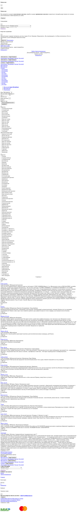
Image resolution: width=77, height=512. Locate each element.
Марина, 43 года (5, 316)
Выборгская (5, 173)
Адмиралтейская (6, 158)
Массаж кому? (4, 93)
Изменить (3, 28)
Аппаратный (5, 110)
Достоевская (5, 180)
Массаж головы (6, 119)
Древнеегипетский (7, 134)
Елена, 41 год (4, 339)
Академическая (6, 159)
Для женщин (10, 58)
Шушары (4, 272)
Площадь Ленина (6, 233)
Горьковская (5, 174)
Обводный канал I (7, 216)
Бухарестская (5, 165)
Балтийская (5, 161)
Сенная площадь (6, 253)
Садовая (4, 251)
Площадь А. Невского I (8, 228)
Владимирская (6, 170)
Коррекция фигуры (7, 137)
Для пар (16, 58)
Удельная (4, 263)
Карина (2, 306)
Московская (5, 207)
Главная (3, 477)
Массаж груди (5, 120)
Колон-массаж (5, 135)
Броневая (4, 164)
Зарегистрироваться (40, 51)
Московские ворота (7, 209)
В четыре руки (6, 140)
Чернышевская (6, 269)
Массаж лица (5, 122)
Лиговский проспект (7, 201)
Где (1, 95)
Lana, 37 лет (4, 414)
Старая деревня (6, 257)
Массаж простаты (6, 144)
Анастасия (3, 433)
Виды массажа (4, 98)
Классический (5, 114)
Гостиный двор (6, 176)
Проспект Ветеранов (7, 242)
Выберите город (5, 27)
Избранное (4, 50)
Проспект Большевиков (8, 240)
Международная (6, 206)
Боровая (4, 162)
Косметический (6, 116)
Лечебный (4, 117)
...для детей (3, 73)
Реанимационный (6, 128)
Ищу (2, 92)
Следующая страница (6, 453)
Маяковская (5, 204)
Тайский (4, 149)
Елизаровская (5, 183)
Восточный (5, 113)
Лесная (4, 200)
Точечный (4, 131)
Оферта (18, 500)
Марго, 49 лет (4, 423)
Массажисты (4, 59)
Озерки (4, 221)
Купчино (4, 195)
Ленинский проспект (7, 198)
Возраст (3, 99)
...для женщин (4, 71)
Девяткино (5, 179)
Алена (2, 404)
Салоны (3, 62)
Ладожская (5, 197)
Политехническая (6, 236)
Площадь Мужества (7, 234)
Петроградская (6, 225)
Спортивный (5, 129)
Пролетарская (5, 239)
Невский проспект (7, 212)
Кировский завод (6, 189)
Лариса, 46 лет (4, 331)
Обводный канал (6, 215)
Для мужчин (4, 58)
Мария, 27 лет (4, 374)
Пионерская (5, 227)
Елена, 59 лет (4, 283)
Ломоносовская (6, 203)
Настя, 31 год (4, 395)
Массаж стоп (5, 146)
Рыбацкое (4, 249)
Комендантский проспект (8, 191)
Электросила (5, 274)
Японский (4, 152)
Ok (1, 8)
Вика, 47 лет (4, 382)
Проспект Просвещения (8, 243)
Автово (4, 156)
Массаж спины (6, 126)
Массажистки (4, 56)
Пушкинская (5, 248)
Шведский (5, 150)
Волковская (5, 171)
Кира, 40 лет (4, 347)
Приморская (5, 237)
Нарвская (4, 210)
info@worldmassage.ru (26, 495)
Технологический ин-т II (8, 262)
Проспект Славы (6, 245)
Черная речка (5, 268)
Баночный (4, 111)
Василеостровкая (6, 167)
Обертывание (5, 147)
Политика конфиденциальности (9, 501)
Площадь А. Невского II (8, 230)
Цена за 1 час (4, 101)
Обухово (4, 219)
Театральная (5, 259)
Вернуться (3, 40)
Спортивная (5, 256)
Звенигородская (6, 188)
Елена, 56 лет (4, 365)
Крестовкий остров (7, 192)
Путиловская (5, 246)
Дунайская (5, 182)
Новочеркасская (6, 213)
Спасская (4, 254)
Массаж (11, 87)
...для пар (3, 72)
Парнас (4, 224)
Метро (2, 96)
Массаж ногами (6, 143)
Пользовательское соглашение (8, 500)
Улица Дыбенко (6, 265)
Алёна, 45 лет (4, 357)
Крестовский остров (7, 194)
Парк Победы (5, 222)
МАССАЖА (5, 45)
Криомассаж (5, 138)
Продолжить (10, 40)
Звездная (4, 186)
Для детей (21, 58)
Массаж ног (5, 123)
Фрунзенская (5, 266)
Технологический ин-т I (8, 260)
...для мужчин (4, 69)
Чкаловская (5, 271)
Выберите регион (5, 25)
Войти (33, 51)
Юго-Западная (5, 275)
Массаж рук (5, 125)
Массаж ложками (6, 141)
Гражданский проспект (8, 177)
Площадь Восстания (7, 231)
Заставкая (4, 185)
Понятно (3, 18)
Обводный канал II (7, 218)
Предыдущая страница (6, 452)
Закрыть (3, 497)
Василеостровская (6, 168)
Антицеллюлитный (7, 108)
